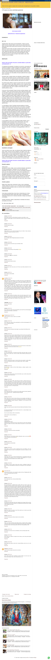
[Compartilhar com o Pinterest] (23, 206)
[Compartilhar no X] (21, 206)
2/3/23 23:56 (10, 541)
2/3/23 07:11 (10, 265)
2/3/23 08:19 (10, 396)
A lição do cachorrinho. (10, 639)
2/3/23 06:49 (10, 253)
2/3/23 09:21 (10, 434)
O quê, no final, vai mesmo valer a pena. (13, 629)
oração (24, 207)
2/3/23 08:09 (10, 379)
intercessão (19, 207)
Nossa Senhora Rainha (6, 600)
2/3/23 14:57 (10, 515)
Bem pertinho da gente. (10, 644)
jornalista (37, 160)
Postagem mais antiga (27, 594)
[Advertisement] (16, 585)
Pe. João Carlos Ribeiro (39, 158)
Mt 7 (21, 207)
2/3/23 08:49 (10, 405)
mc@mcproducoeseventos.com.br (41, 199)
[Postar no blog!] (20, 206)
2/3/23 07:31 (10, 308)
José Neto (6, 278)
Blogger (35, 657)
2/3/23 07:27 (10, 302)
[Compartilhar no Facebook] (22, 206)
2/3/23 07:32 (12, 315)
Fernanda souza (7, 315)
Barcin (28, 657)
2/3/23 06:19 (10, 223)
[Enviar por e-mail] (19, 206)
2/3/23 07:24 (10, 293)
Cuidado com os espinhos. (11, 634)
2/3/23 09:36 (10, 447)
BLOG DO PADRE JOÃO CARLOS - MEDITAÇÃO (17, 2)
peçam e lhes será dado (5, 208)
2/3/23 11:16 (10, 477)
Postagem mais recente (6, 594)
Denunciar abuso (37, 202)
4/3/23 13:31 (10, 554)
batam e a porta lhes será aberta (9, 207)
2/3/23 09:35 (10, 441)
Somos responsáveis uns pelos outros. (13, 649)
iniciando (15, 207)
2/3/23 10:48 (8, 470)
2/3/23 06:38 (10, 242)
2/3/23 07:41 (10, 327)
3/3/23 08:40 (10, 548)
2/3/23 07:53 (10, 351)
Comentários (37, 154)
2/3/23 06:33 (10, 229)
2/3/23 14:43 (10, 508)
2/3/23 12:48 (10, 483)
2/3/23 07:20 (10, 278)
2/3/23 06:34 (10, 236)
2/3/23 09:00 (10, 419)
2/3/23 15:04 (10, 521)
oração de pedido (27, 207)
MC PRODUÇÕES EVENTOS (39, 196)
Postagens (37, 152)
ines (5, 470)
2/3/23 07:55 (10, 365)
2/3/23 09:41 (10, 455)
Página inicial (17, 594)
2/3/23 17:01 (10, 529)
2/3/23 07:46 (10, 333)
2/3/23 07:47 (10, 344)
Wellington (6, 548)
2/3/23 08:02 (10, 372)
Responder (6, 220)
